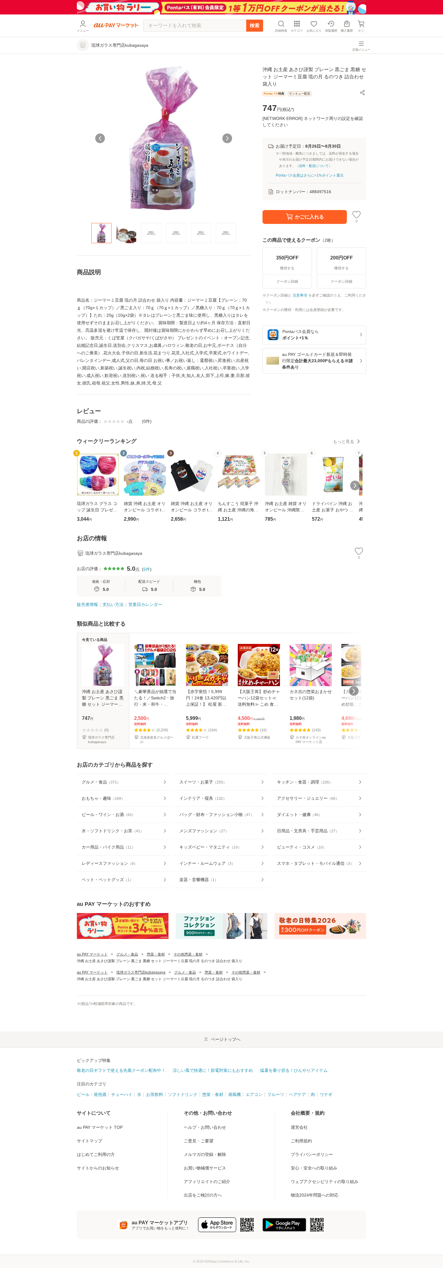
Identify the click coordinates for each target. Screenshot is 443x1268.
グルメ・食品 (127, 954)
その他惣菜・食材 (188, 954)
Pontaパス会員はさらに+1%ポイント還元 (310, 175)
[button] (362, 92)
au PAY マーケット (92, 954)
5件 (146, 569)
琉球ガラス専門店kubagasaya (140, 972)
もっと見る (343, 441)
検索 (254, 25)
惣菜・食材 (156, 954)
